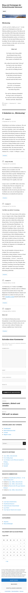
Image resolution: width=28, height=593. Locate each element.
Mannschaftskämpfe (8, 523)
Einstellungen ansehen (14, 588)
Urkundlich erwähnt (9, 296)
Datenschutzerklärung (15, 591)
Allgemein (4, 105)
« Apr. (6, 561)
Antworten (5, 155)
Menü (4, 11)
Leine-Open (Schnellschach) (10, 501)
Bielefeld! (6, 466)
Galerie (19, 103)
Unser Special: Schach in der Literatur (12, 509)
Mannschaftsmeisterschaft (9, 430)
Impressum (21, 591)
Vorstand (6, 432)
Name (4, 370)
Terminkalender (7, 428)
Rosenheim (6, 464)
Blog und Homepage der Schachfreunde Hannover (12, 6)
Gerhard (5, 103)
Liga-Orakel (6, 507)
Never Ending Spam (8, 458)
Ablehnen (14, 584)
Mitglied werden (7, 434)
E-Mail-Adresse (7, 377)
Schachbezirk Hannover (9, 503)
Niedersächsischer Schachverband (11, 505)
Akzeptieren (14, 580)
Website (4, 384)
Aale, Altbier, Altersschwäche (10, 456)
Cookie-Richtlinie (8, 591)
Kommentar (6, 348)
